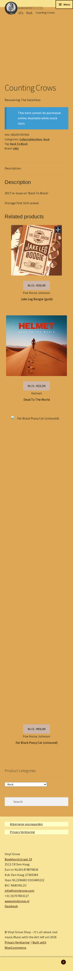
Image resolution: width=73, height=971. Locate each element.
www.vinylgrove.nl (17, 901)
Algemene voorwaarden (26, 824)
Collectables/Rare (30, 139)
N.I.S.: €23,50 (36, 386)
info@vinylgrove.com (19, 891)
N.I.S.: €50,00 (36, 729)
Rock (46, 139)
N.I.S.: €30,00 (36, 285)
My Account (12, 964)
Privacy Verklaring (22, 832)
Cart (56, 961)
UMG (16, 148)
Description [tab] (13, 168)
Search (36, 964)
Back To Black (19, 144)
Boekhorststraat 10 (18, 859)
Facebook (11, 906)
